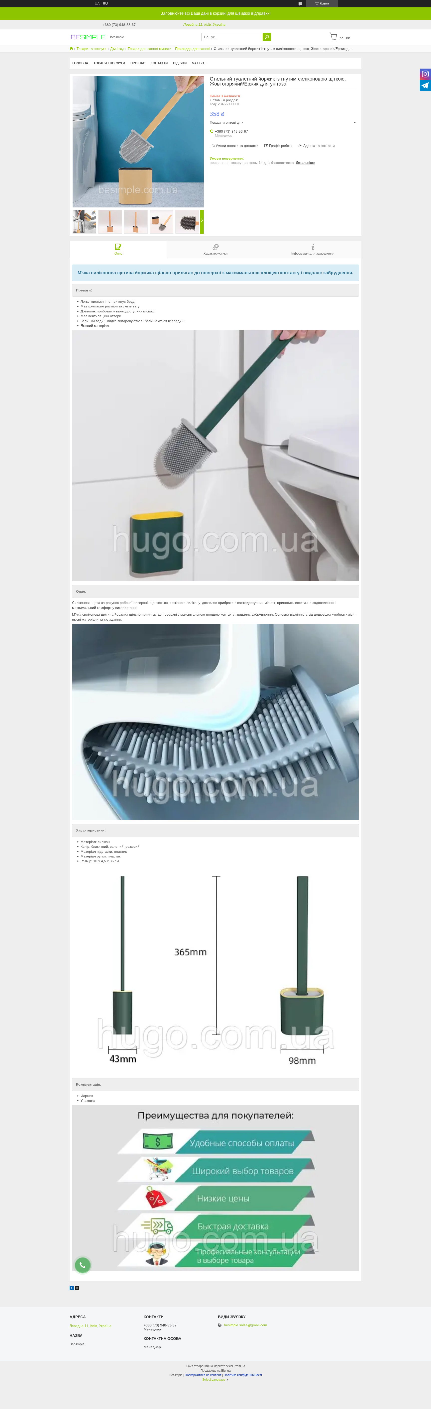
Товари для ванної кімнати (149, 49)
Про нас (137, 63)
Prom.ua (239, 1366)
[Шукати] (267, 37)
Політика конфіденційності (243, 1375)
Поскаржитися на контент (203, 1375)
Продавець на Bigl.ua (216, 1370)
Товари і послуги (109, 63)
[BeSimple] (88, 37)
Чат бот (199, 63)
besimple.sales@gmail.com (245, 1325)
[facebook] (72, 1289)
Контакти (159, 63)
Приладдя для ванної (192, 49)
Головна (80, 63)
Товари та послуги (92, 49)
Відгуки (180, 63)
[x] (77, 1289)
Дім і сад (117, 49)
